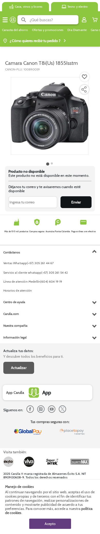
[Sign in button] (84, 20)
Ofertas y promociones (47, 30)
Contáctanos (11, 252)
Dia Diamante (77, 30)
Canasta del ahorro (15, 30)
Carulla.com (11, 314)
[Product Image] (49, 116)
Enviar (76, 202)
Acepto (50, 523)
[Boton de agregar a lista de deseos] (84, 76)
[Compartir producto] (84, 89)
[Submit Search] (23, 20)
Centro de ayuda (14, 302)
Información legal (15, 337)
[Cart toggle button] (95, 20)
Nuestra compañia (15, 325)
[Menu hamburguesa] (5, 20)
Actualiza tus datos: (18, 351)
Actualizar (18, 367)
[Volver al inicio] (13, 20)
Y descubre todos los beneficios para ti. (33, 356)
